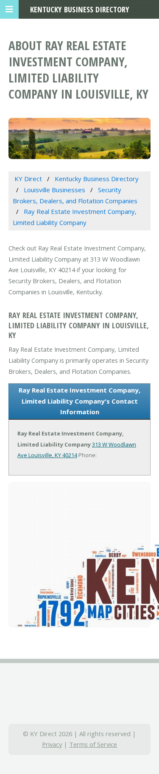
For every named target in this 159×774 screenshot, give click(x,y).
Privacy (52, 744)
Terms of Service (93, 744)
